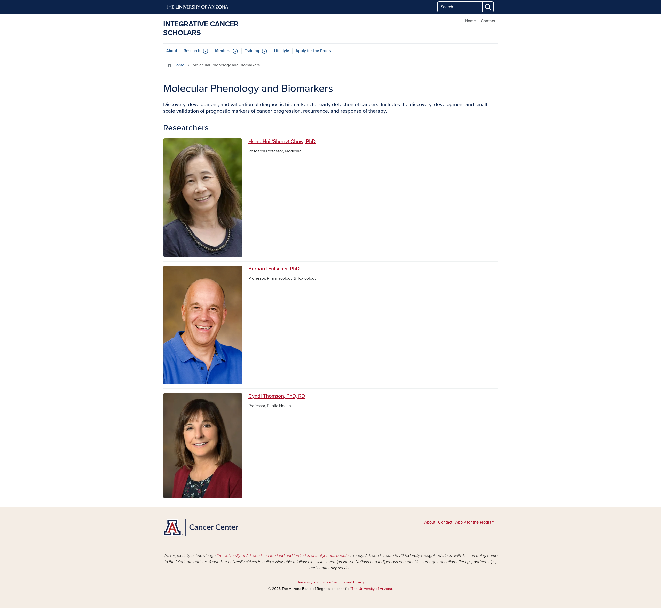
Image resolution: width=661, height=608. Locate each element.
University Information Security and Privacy (330, 582)
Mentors (222, 51)
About (171, 51)
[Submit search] (488, 6)
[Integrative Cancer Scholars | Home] (217, 527)
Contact (488, 21)
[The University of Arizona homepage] (197, 7)
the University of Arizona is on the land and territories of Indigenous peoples (283, 555)
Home (470, 21)
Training (252, 51)
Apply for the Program (316, 51)
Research (192, 51)
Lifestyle (281, 51)
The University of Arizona (371, 589)
